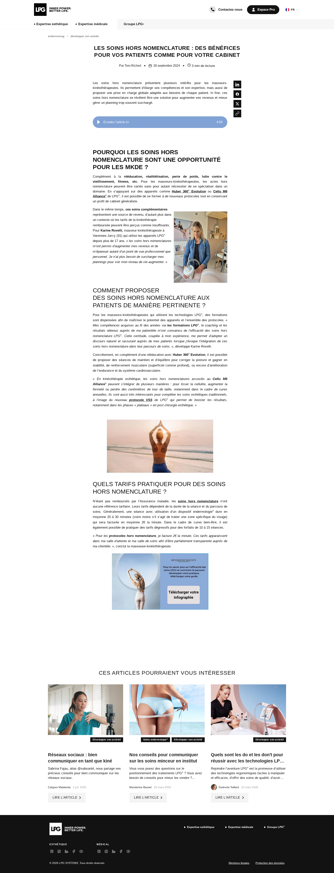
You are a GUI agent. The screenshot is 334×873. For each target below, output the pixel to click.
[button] (98, 122)
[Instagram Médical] (99, 851)
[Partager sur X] (237, 104)
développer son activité (85, 36)
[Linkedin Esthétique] (66, 851)
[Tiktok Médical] (106, 851)
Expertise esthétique (52, 24)
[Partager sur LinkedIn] (237, 84)
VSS (149, 400)
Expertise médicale (92, 24)
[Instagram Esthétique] (51, 851)
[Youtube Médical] (128, 851)
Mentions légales (239, 862)
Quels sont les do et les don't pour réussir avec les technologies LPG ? (248, 761)
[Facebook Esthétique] (74, 851)
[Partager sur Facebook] (237, 94)
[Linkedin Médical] (113, 851)
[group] (160, 122)
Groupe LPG (134, 24)
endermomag (56, 36)
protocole (137, 400)
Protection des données (270, 862)
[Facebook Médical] (121, 851)
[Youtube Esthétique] (81, 851)
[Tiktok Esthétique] (59, 851)
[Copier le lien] (237, 113)
